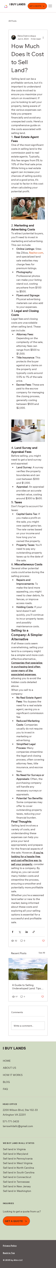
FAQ (5, 1089)
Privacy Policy (10, 1245)
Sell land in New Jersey (17, 1186)
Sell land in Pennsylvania (18, 1158)
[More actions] (43, 37)
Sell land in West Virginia (17, 1163)
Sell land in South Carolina (18, 1172)
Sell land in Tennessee (16, 1181)
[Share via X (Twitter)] (19, 931)
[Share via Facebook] (12, 931)
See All (42, 952)
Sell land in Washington (17, 1191)
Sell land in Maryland (15, 1153)
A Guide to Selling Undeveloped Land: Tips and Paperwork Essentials (27, 986)
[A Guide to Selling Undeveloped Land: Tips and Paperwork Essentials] (28, 969)
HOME (6, 1060)
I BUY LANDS (17, 4)
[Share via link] (33, 931)
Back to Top (9, 1253)
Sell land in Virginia (14, 1149)
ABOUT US (9, 1067)
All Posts (12, 21)
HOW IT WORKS (13, 1075)
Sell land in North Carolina (18, 1167)
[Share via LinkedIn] (26, 931)
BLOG (6, 1082)
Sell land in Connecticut (17, 1177)
